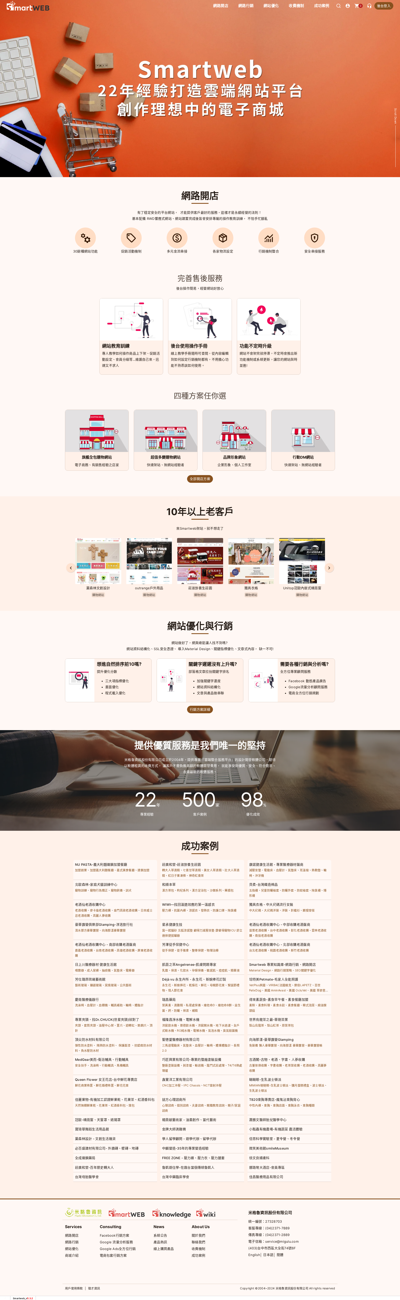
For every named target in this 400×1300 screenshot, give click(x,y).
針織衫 (295, 910)
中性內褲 (255, 1105)
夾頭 (78, 1025)
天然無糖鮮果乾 (85, 1105)
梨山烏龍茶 (256, 1025)
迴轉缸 (130, 1025)
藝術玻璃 (81, 985)
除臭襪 (316, 890)
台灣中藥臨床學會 (175, 1177)
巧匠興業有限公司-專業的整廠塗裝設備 (191, 1059)
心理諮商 (168, 1105)
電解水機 (199, 1030)
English (254, 1255)
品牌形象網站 (234, 457)
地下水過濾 (223, 1025)
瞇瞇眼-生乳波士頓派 (265, 1079)
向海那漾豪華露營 (114, 930)
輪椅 (129, 1005)
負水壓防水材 (90, 1050)
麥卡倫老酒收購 (100, 910)
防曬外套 (288, 890)
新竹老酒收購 (300, 950)
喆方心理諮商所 (174, 1099)
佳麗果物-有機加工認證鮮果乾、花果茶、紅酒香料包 (115, 1099)
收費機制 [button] (296, 6)
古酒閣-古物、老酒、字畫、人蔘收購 (277, 1059)
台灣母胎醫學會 (87, 1177)
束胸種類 (309, 1105)
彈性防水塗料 (84, 1045)
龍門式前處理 (216, 1065)
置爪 (120, 1025)
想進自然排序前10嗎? (119, 664)
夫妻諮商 (198, 1105)
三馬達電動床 (171, 1045)
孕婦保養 (198, 970)
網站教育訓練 (116, 346)
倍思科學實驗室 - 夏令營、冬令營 (274, 1139)
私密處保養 (193, 1005)
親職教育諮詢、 (217, 1105)
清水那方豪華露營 (87, 930)
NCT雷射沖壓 (212, 1085)
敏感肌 (211, 970)
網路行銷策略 (283, 970)
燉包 (132, 1105)
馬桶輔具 (123, 1065)
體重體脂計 (223, 1045)
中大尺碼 (255, 910)
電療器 (130, 970)
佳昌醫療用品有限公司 (266, 1177)
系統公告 (160, 1235)
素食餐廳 (294, 1005)
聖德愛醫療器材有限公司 (180, 1039)
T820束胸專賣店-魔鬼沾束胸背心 (274, 1099)
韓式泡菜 (309, 1005)
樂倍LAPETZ (302, 985)
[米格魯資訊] (84, 1212)
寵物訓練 (81, 890)
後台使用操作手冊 (189, 346)
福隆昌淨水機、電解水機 (180, 1019)
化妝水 (184, 970)
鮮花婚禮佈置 (105, 1085)
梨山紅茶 (273, 1025)
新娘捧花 (180, 985)
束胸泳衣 (294, 1105)
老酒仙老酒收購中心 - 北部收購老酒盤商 (279, 944)
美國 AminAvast (275, 990)
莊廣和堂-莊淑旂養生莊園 (181, 864)
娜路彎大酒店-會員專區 (267, 1167)
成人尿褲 (93, 970)
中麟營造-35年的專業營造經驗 (185, 1148)
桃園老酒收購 (279, 950)
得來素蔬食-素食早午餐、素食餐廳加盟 (278, 999)
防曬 (177, 1010)
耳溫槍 (304, 870)
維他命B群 (225, 1005)
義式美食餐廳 (126, 870)
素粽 (252, 1005)
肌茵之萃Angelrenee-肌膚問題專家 (189, 964)
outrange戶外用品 (98, 588)
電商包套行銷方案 (113, 1255)
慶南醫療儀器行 (87, 999)
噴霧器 (79, 970)
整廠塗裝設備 (171, 1065)
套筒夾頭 (90, 1025)
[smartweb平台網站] (128, 1212)
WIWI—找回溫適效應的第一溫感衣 (188, 904)
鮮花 (204, 985)
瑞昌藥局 (169, 999)
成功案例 (321, 6)
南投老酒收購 (264, 935)
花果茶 (103, 1105)
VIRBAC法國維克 (280, 985)
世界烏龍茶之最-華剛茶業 (268, 1019)
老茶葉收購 (292, 1065)
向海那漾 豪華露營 (292, 1045)
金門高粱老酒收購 (126, 910)
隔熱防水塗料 (106, 1045)
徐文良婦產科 (259, 1158)
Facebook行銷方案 (114, 1235)
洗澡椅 (79, 1005)
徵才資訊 (94, 1288)
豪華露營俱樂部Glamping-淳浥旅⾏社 (104, 924)
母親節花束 (217, 985)
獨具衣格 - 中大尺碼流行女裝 (271, 904)
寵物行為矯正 (99, 890)
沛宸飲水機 (169, 1025)
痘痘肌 (223, 970)
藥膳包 (229, 890)
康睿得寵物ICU (225, 930)
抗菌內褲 (180, 910)
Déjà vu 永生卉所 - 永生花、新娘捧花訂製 (194, 979)
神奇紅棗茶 (196, 875)
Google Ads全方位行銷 (118, 1249)
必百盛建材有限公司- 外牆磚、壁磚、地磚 (107, 1148)
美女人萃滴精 (213, 870)
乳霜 (165, 970)
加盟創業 (81, 870)
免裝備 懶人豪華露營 (263, 1045)
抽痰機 (106, 970)
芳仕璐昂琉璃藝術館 (90, 979)
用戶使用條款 (74, 1288)
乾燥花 (193, 985)
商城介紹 (72, 1255)
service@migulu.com (282, 1241)
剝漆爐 (187, 1065)
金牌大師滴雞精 (174, 1129)
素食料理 (264, 1005)
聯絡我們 (198, 1242)
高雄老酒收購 (126, 950)
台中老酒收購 (279, 930)
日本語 (268, 1255)
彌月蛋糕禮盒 (300, 1085)
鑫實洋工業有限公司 (177, 1079)
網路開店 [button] (220, 6)
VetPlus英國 (257, 985)
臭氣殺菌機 (230, 1030)
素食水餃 (279, 1005)
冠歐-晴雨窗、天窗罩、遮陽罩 (98, 1120)
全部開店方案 (200, 479)
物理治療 (213, 950)
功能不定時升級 (256, 346)
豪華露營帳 (315, 1045)
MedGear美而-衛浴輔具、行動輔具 (102, 1059)
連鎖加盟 (143, 870)
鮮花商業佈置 (84, 1085)
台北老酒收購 (258, 950)
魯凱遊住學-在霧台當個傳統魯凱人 (188, 1167)
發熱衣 (205, 910)
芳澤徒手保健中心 (175, 944)
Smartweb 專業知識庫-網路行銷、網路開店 (282, 964)
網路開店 (72, 1235)
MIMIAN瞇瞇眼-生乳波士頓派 (269, 1085)
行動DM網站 (303, 457)
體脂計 (139, 1005)
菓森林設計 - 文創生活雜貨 (95, 1139)
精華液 (235, 970)
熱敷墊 (316, 870)
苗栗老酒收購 (258, 930)
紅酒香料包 (118, 1105)
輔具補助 (117, 1005)
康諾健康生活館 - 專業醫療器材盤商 (276, 864)
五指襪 (253, 890)
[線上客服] (369, 6)
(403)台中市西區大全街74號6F (272, 1248)
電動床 (268, 870)
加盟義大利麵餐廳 (102, 870)
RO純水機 (183, 1030)
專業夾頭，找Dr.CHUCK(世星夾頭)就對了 (107, 1019)
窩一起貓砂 (169, 930)
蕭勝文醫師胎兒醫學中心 (267, 1120)
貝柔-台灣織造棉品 (263, 884)
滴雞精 (178, 1005)
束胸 (267, 1105)
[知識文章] (171, 1212)
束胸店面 (279, 1105)
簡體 (280, 1255)
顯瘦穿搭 (309, 910)
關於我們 (198, 1235)
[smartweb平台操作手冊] (215, 1212)
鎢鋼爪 (142, 1025)
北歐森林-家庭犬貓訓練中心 (96, 884)
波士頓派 (318, 1085)
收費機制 (198, 1249)
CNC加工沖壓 (171, 1085)
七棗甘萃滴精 (192, 870)
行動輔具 (108, 1065)
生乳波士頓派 (258, 1090)
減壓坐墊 (255, 870)
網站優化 (271, 6)
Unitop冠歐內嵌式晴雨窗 (251, 588)
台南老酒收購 (105, 950)
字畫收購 (276, 1065)
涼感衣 (193, 910)
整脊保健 (198, 950)
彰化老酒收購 (300, 930)
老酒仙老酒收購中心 (90, 904)
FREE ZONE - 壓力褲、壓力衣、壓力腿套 (193, 1158)
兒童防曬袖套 (270, 890)
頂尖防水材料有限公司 (92, 1039)
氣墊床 (292, 870)
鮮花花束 (123, 1085)
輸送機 (199, 1065)
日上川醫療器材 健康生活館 (96, 964)
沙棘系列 (216, 890)
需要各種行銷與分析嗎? (304, 664)
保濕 (174, 970)
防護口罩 (219, 910)
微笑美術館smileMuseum (269, 1148)
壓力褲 (166, 910)
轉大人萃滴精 (171, 870)
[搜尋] (338, 6)
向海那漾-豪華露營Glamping (271, 1039)
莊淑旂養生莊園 (149, 588)
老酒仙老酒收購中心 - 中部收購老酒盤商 (279, 924)
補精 (195, 1010)
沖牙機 (259, 875)
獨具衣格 (200, 588)
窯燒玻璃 (111, 985)
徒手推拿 (183, 950)
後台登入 (384, 6)
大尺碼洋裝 (271, 910)
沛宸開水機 (205, 1025)
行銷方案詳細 (200, 709)
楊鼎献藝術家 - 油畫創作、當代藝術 (189, 1120)
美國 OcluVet (298, 990)
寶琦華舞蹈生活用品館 (92, 1129)
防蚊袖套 (303, 890)
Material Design (260, 970)
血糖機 (103, 1005)
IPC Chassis (192, 1085)
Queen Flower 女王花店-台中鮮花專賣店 (106, 1079)
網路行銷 (246, 6)
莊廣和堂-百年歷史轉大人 (94, 1167)
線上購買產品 (164, 1249)
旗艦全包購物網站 (97, 457)
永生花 (166, 985)
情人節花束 (175, 990)
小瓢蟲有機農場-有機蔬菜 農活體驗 (275, 1129)
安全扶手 (81, 1065)
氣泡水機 (214, 1030)
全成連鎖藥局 (85, 1158)
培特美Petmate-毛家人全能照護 (273, 979)
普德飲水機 (187, 1025)
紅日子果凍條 (177, 875)
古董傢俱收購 (258, 1065)
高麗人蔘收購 (102, 915)
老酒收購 (81, 910)
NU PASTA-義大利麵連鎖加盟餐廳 (101, 864)
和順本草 (169, 884)
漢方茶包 (168, 890)
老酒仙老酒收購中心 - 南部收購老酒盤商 (105, 944)
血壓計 (280, 870)
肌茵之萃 (302, 588)
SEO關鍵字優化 (305, 970)
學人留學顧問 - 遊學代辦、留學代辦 (189, 1139)
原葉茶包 (288, 1025)
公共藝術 (126, 985)
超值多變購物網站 (166, 457)
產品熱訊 (160, 1242)
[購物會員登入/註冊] (348, 6)
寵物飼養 (117, 890)
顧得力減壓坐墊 (204, 930)
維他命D (209, 1005)
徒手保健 (168, 950)
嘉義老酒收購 (84, 950)
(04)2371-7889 (277, 1228)
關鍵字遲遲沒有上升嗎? (213, 664)
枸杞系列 (183, 890)
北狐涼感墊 (185, 930)
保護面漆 (124, 1045)
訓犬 (129, 890)
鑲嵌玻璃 (96, 985)
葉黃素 (166, 1005)
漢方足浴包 (199, 890)
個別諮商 (183, 1105)
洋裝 (285, 910)
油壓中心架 (106, 1025)
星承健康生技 (172, 924)
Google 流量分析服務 (116, 1242)
